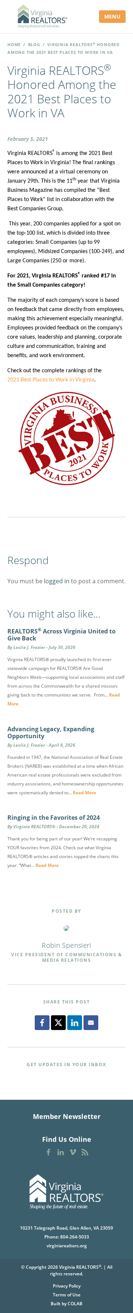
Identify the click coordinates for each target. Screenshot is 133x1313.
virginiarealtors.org (67, 1246)
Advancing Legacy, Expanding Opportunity (50, 732)
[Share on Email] (90, 1022)
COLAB (75, 1303)
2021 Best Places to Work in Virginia (50, 380)
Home (14, 44)
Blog (34, 44)
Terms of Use (67, 1295)
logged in (56, 581)
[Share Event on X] (58, 1022)
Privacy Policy (67, 1286)
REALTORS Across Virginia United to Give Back (61, 634)
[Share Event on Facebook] (42, 1022)
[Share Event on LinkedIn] (74, 1022)
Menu (112, 16)
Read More (84, 792)
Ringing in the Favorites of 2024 (53, 817)
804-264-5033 (74, 1237)
